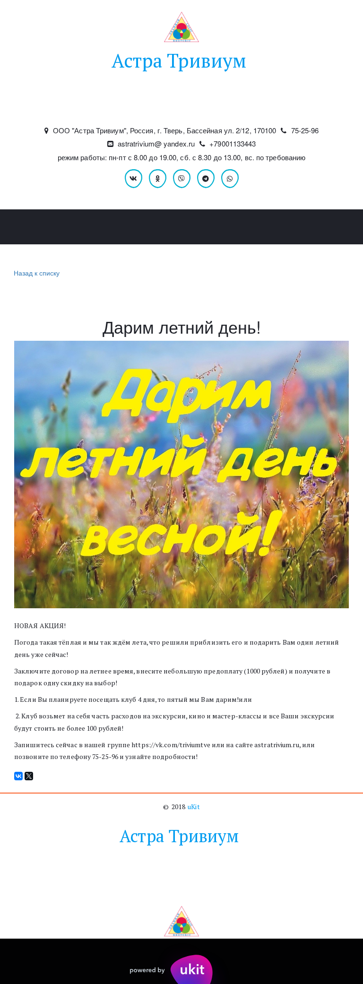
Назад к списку (37, 272)
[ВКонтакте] (18, 776)
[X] (29, 776)
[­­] (181, 106)
